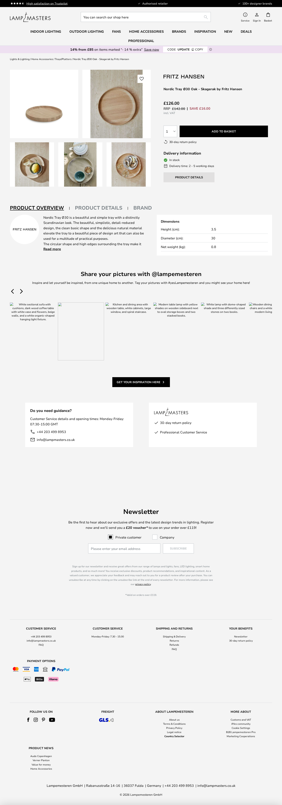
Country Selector (174, 736)
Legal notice (174, 732)
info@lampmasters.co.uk (56, 439)
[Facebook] (28, 720)
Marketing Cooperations (241, 736)
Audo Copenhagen (41, 756)
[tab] (40, 208)
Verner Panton (41, 760)
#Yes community (240, 723)
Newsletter (241, 636)
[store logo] (30, 17)
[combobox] (146, 17)
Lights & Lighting (20, 59)
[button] (32, 164)
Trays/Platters (63, 59)
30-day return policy (241, 640)
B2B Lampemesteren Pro (241, 732)
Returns (174, 640)
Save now (151, 49)
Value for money (41, 764)
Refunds (174, 644)
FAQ (41, 644)
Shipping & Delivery (174, 636)
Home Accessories (42, 59)
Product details (98, 207)
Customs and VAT (241, 719)
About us (174, 719)
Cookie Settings (241, 727)
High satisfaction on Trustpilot (47, 3)
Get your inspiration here (138, 382)
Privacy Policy (174, 727)
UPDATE (185, 49)
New (228, 31)
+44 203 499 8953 (51, 431)
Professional (141, 40)
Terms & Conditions (174, 723)
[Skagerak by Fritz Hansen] (184, 76)
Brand (142, 207)
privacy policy (143, 584)
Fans (116, 31)
